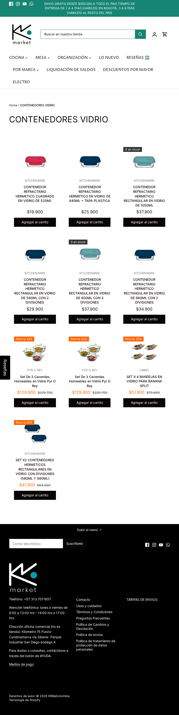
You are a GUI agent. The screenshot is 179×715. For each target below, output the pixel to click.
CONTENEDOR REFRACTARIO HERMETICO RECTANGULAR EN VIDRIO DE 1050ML (144, 193)
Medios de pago (21, 664)
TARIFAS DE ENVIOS (142, 599)
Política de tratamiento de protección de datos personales (95, 645)
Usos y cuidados (88, 606)
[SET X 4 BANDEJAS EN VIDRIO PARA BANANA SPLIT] (144, 350)
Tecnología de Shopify (24, 700)
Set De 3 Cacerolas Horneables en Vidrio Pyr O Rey (35, 378)
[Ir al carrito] (165, 34)
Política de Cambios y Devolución (92, 626)
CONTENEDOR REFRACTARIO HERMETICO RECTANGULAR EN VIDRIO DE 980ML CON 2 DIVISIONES (144, 287)
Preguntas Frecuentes (93, 618)
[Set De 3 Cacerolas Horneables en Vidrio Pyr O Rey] (35, 350)
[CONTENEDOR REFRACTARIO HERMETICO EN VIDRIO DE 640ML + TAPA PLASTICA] (90, 161)
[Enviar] (140, 34)
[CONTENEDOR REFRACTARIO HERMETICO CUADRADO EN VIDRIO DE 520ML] (35, 161)
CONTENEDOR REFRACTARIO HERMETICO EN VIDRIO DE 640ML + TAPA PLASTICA (89, 191)
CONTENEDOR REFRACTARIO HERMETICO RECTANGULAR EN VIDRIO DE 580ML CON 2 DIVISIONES (34, 287)
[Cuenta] (154, 34)
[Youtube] (25, 4)
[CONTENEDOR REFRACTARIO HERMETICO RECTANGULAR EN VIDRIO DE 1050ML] (144, 161)
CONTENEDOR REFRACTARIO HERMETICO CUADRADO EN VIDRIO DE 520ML (35, 191)
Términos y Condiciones (94, 612)
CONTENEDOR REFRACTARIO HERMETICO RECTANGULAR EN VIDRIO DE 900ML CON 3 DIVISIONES (89, 287)
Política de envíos (89, 635)
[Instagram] (18, 4)
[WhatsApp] (31, 4)
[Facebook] (11, 4)
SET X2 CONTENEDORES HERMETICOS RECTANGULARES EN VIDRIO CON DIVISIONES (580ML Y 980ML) (35, 466)
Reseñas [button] (5, 367)
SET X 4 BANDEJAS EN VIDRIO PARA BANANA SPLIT (144, 378)
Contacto (83, 599)
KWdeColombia (58, 696)
